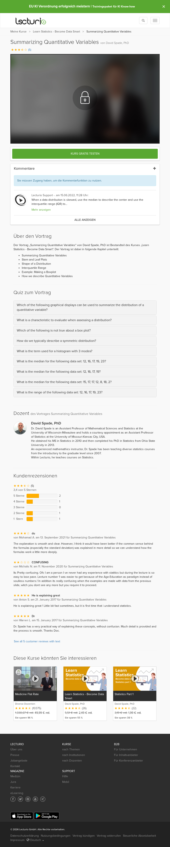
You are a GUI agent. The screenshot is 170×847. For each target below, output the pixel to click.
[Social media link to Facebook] (13, 799)
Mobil (65, 782)
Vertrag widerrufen (109, 835)
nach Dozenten (72, 760)
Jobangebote (18, 760)
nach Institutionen (73, 755)
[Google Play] (46, 816)
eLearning (16, 793)
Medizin (15, 776)
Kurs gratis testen (85, 153)
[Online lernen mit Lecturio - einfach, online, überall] (31, 20)
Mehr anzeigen (41, 209)
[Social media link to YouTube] (35, 799)
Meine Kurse (18, 31)
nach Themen (71, 749)
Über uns (16, 749)
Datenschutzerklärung (24, 835)
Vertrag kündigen (84, 835)
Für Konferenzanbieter (128, 760)
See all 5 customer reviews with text (37, 641)
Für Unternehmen (125, 749)
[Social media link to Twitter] (20, 799)
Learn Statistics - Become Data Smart (56, 31)
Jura (13, 782)
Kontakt (15, 766)
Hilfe (65, 776)
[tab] (85, 307)
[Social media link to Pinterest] (27, 799)
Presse (14, 755)
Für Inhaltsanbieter (126, 755)
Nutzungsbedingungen (55, 835)
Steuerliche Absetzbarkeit (139, 835)
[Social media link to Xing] (42, 799)
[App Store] (21, 816)
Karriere (15, 787)
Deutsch (35, 840)
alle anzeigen (85, 220)
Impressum (17, 840)
